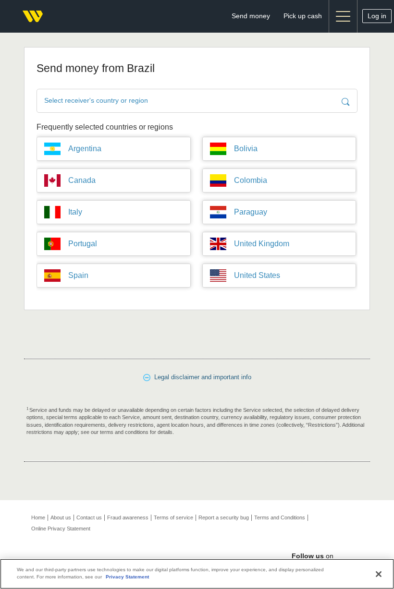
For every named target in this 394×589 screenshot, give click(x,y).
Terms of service (173, 517)
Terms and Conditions (279, 517)
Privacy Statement (127, 576)
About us (60, 517)
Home (38, 517)
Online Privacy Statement (60, 528)
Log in (377, 16)
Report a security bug (223, 517)
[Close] (378, 574)
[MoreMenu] (343, 16)
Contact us (89, 517)
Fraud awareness (127, 517)
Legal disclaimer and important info (200, 377)
